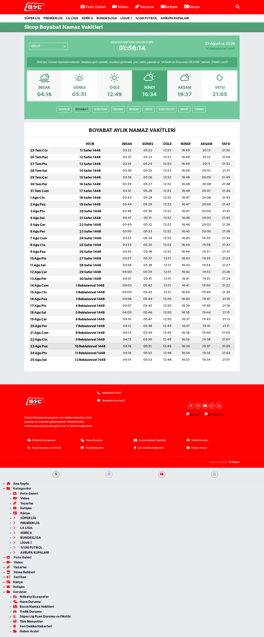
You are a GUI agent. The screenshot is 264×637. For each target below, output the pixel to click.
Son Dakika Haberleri (151, 447)
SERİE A (87, 18)
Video (123, 7)
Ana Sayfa (21, 483)
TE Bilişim (234, 462)
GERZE (148, 109)
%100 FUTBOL (146, 18)
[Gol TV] (34, 7)
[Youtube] (205, 406)
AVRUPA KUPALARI (175, 18)
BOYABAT (82, 109)
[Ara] (238, 7)
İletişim (171, 7)
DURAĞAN (100, 109)
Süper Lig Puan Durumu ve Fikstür (45, 616)
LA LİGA (72, 18)
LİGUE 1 (126, 18)
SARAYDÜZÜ (167, 109)
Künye (194, 7)
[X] (191, 406)
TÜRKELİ (199, 109)
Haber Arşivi (199, 447)
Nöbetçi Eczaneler (44, 440)
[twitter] (56, 474)
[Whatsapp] (212, 406)
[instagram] (109, 474)
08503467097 (111, 393)
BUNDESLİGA (106, 18)
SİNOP (184, 109)
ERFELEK (134, 109)
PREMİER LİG (53, 18)
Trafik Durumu (199, 440)
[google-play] (214, 414)
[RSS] (219, 406)
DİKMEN (118, 109)
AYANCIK (64, 109)
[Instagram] (198, 406)
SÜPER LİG (32, 18)
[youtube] (161, 474)
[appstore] (194, 414)
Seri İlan (19, 577)
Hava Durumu (94, 440)
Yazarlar (147, 7)
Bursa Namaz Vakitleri (152, 440)
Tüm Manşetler (94, 447)
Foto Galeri (95, 7)
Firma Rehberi (24, 572)
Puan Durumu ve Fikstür (46, 447)
